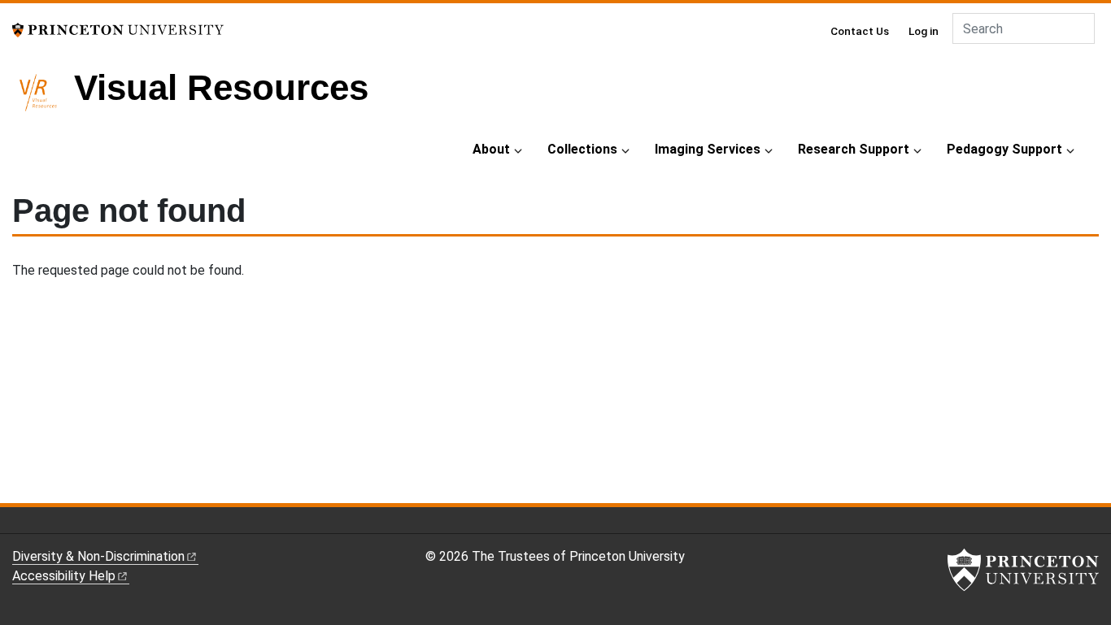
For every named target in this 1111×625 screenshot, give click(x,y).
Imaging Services (707, 149)
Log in (923, 30)
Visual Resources (221, 87)
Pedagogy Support (1004, 149)
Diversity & (98, 556)
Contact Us (859, 30)
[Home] (43, 99)
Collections (582, 149)
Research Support (853, 149)
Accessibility (63, 576)
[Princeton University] (118, 29)
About (491, 149)
